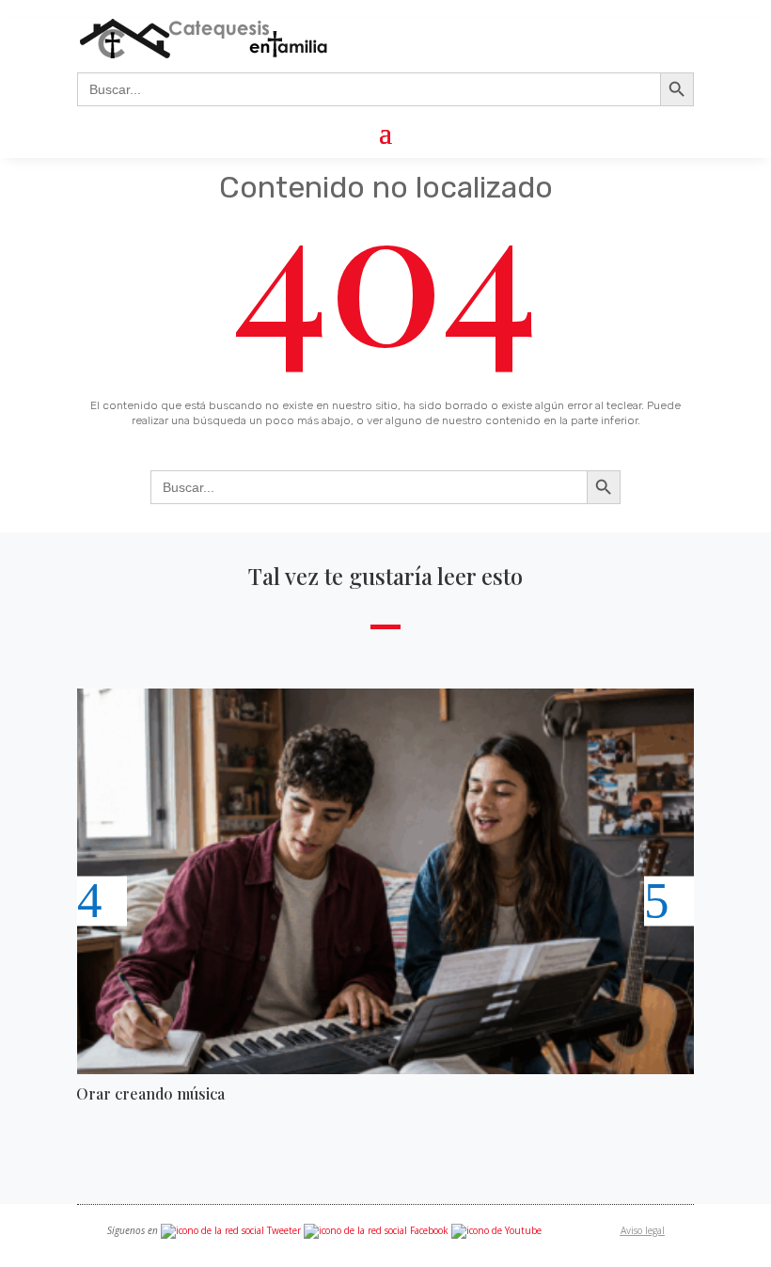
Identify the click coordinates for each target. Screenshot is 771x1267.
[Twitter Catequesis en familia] (231, 1230)
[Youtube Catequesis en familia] (496, 1230)
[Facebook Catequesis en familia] (376, 1230)
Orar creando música (150, 1093)
